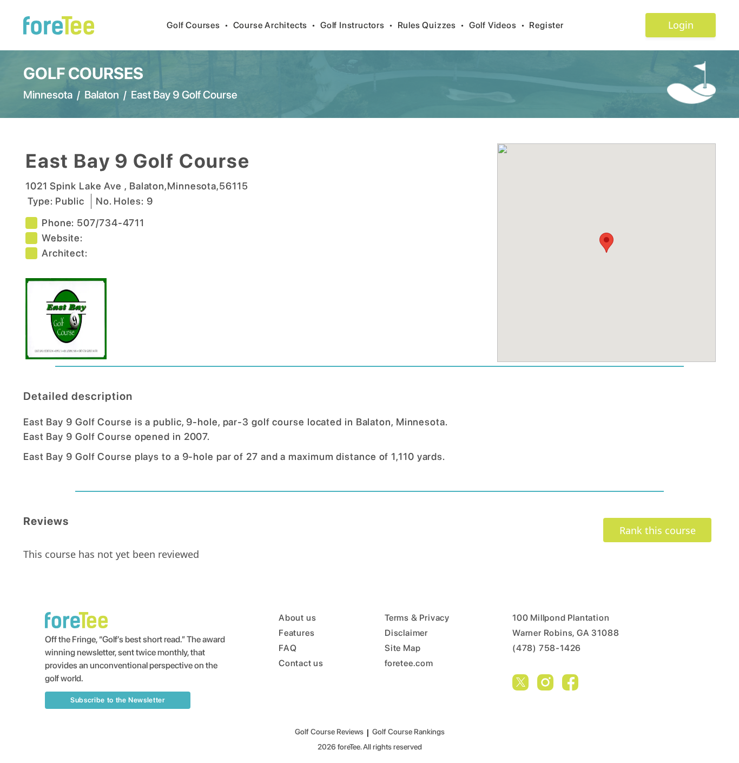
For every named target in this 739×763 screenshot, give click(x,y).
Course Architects (274, 25)
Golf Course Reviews (329, 731)
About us (297, 618)
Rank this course (657, 530)
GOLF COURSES (83, 73)
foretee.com (409, 663)
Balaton (101, 94)
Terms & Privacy (417, 618)
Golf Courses (197, 25)
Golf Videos (497, 25)
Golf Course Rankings (408, 731)
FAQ (287, 648)
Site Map (402, 648)
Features (296, 633)
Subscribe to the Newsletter (117, 700)
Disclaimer (406, 633)
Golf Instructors (356, 25)
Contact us (301, 663)
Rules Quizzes (431, 25)
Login (681, 24)
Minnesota (47, 94)
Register (546, 25)
